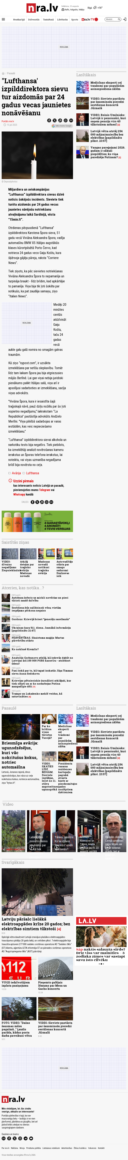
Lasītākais (86, 74)
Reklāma (14, 1148)
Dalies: (25, 502)
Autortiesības (67, 1148)
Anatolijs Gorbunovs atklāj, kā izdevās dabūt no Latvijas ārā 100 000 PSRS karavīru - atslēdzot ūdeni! (42, 660)
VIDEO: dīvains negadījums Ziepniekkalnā (11, 566)
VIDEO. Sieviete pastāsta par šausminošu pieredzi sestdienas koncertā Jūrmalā (107, 103)
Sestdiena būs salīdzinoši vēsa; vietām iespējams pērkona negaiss (36, 609)
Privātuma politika (33, 1148)
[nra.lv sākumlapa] (42, 8)
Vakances (92, 1148)
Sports (74, 19)
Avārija (14, 473)
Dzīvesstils (34, 19)
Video (7, 804)
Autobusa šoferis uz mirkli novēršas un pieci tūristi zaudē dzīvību (40, 599)
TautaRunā (48, 19)
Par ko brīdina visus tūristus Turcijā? (47, 732)
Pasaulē (11, 73)
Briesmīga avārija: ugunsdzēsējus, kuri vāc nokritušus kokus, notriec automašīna (20, 755)
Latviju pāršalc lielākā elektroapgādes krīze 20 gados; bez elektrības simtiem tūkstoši (36, 923)
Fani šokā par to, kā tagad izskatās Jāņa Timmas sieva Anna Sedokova (42, 672)
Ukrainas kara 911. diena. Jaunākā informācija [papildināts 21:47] (41, 629)
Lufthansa (30, 473)
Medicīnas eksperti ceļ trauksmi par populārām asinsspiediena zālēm (107, 86)
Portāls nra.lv (8, 121)
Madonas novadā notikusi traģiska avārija (44, 567)
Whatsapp (19, 494)
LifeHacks (62, 19)
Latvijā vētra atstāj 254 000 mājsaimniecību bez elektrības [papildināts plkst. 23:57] (106, 136)
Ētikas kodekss (80, 1148)
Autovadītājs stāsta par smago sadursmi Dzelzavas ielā (64, 569)
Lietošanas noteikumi (51, 1148)
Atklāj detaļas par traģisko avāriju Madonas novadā (27, 569)
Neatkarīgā (19, 19)
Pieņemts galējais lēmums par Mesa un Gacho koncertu (52, 985)
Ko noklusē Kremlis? (25, 649)
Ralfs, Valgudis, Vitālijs (73, 9)
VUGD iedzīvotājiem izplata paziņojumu (16, 984)
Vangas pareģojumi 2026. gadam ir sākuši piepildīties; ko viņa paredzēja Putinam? (107, 152)
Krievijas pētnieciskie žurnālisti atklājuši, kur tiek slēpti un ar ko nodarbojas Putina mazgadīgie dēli (41, 683)
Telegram (44, 490)
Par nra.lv (5, 1148)
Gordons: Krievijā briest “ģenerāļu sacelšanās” (41, 619)
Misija (22, 1148)
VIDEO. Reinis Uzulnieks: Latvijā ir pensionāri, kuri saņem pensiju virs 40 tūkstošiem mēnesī (108, 119)
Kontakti (101, 1148)
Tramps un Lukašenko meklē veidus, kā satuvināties (37, 695)
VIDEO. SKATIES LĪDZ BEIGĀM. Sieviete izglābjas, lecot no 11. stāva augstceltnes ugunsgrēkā (50, 776)
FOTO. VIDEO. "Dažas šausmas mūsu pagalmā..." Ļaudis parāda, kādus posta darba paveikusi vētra (17, 1029)
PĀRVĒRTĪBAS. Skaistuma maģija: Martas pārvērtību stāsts (38, 639)
